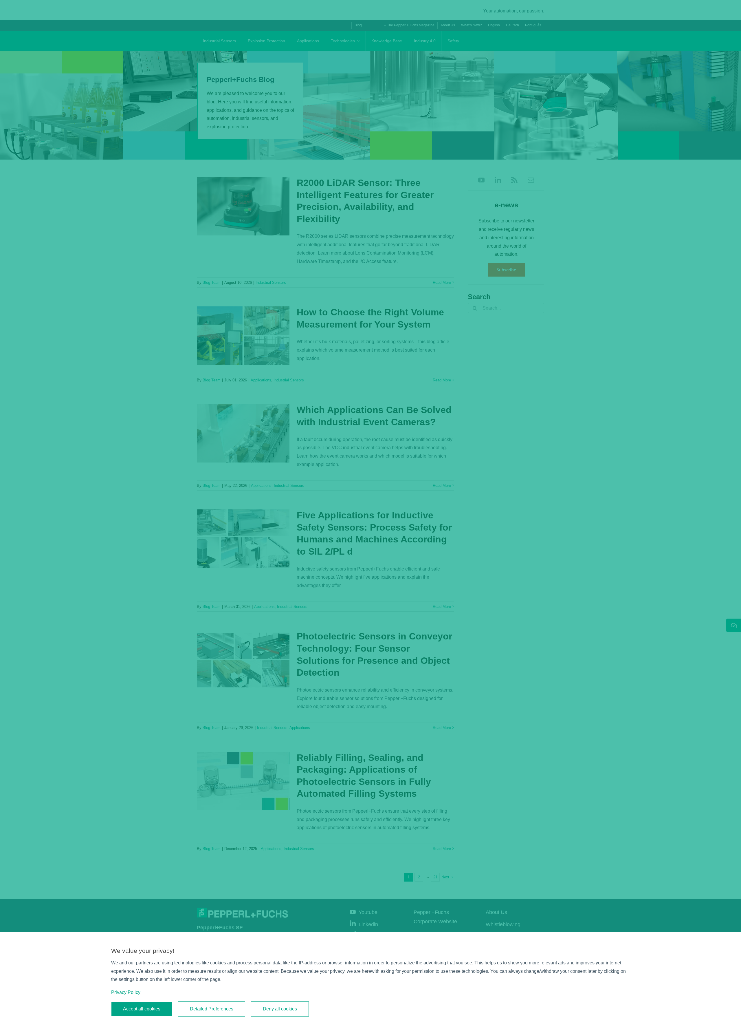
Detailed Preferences (211, 1008)
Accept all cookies (141, 1008)
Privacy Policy (125, 992)
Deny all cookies (280, 1008)
